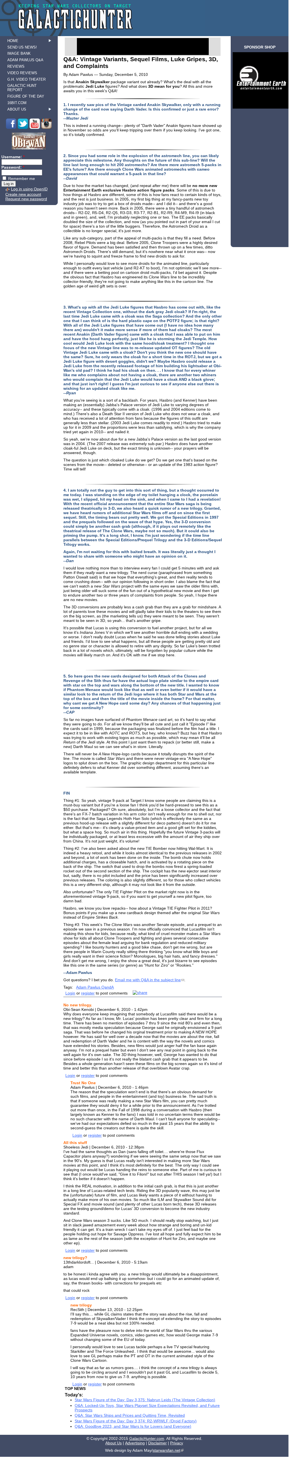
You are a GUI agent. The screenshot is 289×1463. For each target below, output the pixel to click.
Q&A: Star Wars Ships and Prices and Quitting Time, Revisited (130, 1415)
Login (70, 993)
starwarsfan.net (166, 1450)
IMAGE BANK (19, 53)
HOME (12, 41)
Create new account (23, 194)
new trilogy (81, 1305)
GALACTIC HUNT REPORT (22, 87)
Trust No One (83, 1083)
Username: (13, 157)
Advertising (135, 1443)
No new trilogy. (77, 1005)
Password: (12, 167)
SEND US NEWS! (22, 47)
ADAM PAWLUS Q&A (25, 60)
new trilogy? (75, 1257)
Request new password (26, 199)
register (88, 993)
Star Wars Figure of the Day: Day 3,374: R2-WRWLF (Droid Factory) (136, 1421)
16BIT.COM (16, 103)
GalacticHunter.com (146, 1438)
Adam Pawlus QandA (95, 987)
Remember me (21, 178)
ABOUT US (16, 109)
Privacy (176, 1443)
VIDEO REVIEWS (22, 73)
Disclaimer (157, 1443)
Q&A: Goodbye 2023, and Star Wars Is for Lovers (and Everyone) (133, 1426)
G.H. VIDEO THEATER (26, 79)
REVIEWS (16, 66)
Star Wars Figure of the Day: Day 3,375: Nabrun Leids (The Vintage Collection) (145, 1400)
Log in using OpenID (29, 189)
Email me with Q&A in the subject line (148, 980)
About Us (113, 1443)
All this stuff (75, 1142)
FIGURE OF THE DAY (25, 96)
